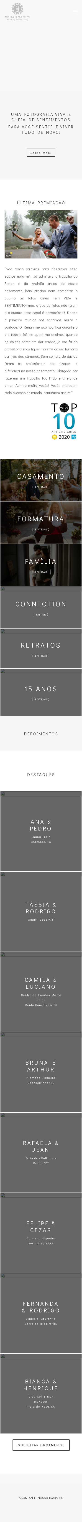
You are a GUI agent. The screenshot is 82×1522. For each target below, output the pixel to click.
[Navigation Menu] (75, 11)
